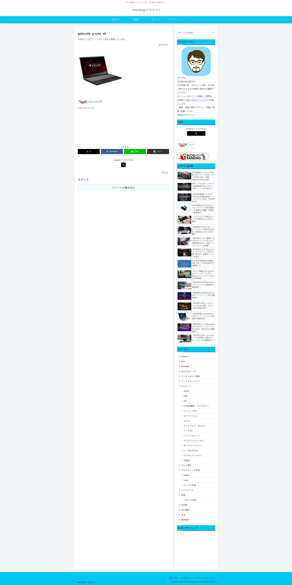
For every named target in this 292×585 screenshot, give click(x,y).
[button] (158, 151)
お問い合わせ (173, 578)
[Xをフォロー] (123, 165)
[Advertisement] (123, 126)
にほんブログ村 (95, 101)
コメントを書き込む (123, 187)
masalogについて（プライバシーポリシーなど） (198, 578)
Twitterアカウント (185, 115)
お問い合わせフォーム (195, 100)
